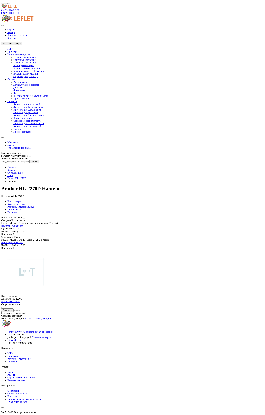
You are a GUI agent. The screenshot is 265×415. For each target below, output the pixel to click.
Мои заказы (13, 142)
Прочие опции (21, 98)
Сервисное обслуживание (21, 377)
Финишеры (19, 90)
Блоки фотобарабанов (24, 62)
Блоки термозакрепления (26, 68)
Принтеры (12, 356)
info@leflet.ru (14, 340)
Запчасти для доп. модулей (27, 126)
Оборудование (15, 172)
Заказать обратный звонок (39, 331)
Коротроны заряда (23, 118)
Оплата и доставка (17, 393)
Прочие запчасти (22, 131)
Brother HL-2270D (16, 178)
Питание (18, 129)
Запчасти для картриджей (26, 104)
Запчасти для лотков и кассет (28, 123)
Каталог (11, 170)
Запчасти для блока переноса (28, 115)
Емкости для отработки (25, 73)
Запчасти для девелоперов (27, 109)
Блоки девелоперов (23, 65)
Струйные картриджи (24, 60)
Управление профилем (19, 147)
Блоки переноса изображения (28, 71)
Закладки (12, 145)
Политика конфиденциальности (24, 399)
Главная (11, 167)
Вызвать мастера (16, 380)
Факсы (17, 93)
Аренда (11, 372)
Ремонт (11, 375)
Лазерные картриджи (24, 57)
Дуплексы (18, 87)
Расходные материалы (19, 359)
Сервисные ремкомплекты (27, 120)
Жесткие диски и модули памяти (30, 96)
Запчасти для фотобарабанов (28, 107)
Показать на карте (41, 337)
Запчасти (12, 361)
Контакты (12, 396)
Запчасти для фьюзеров (25, 112)
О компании (13, 390)
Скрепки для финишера (25, 76)
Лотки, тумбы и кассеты (26, 84)
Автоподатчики (21, 82)
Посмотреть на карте (12, 226)
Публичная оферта (17, 402)
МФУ (10, 175)
